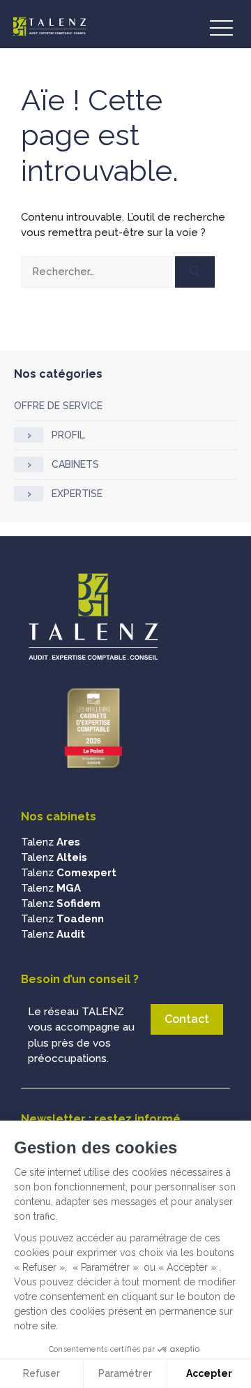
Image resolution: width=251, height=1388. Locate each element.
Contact (187, 1019)
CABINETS (75, 464)
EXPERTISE (77, 493)
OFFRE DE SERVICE (58, 405)
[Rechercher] (195, 272)
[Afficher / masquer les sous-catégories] (28, 435)
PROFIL (68, 435)
